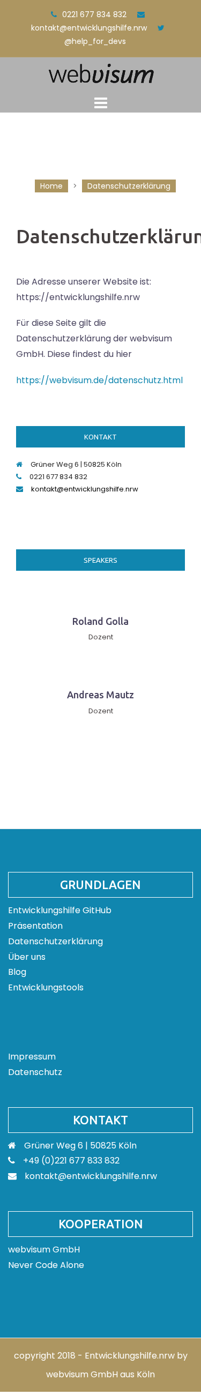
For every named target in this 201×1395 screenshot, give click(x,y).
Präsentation (35, 926)
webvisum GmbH (44, 1249)
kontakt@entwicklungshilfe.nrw (89, 28)
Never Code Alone (46, 1265)
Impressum (32, 1056)
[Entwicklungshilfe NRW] (100, 72)
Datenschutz (35, 1072)
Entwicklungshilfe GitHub (59, 910)
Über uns (27, 957)
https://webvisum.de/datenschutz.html (99, 380)
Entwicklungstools (46, 987)
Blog (17, 972)
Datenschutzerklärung (55, 941)
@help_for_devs (95, 41)
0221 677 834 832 (94, 14)
